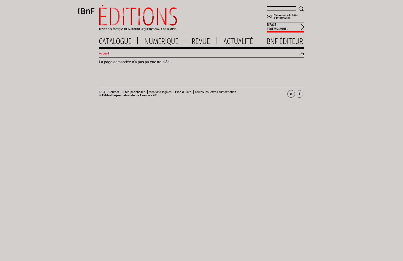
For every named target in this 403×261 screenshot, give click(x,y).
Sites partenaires (133, 92)
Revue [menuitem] (201, 41)
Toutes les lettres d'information (215, 92)
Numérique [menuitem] (161, 41)
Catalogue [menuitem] (115, 41)
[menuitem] (285, 27)
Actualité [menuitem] (238, 41)
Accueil (104, 53)
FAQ (102, 92)
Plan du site (183, 92)
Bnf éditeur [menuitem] (285, 41)
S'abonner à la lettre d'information (286, 16)
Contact (113, 92)
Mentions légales (160, 92)
